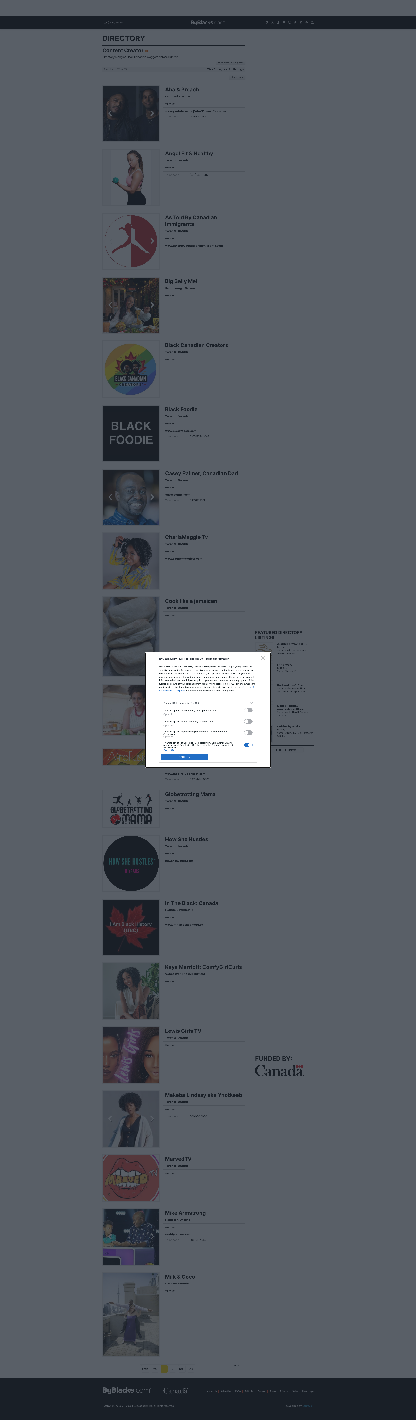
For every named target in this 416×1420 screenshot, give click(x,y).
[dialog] (208, 710)
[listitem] (208, 703)
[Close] (264, 659)
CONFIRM (185, 757)
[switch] (248, 710)
